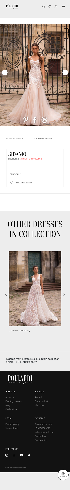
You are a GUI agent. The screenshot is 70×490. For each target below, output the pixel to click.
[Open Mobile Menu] (63, 6)
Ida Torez (39, 405)
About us (9, 397)
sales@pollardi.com (44, 432)
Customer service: (44, 424)
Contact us (40, 436)
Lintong (13, 330)
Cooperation (41, 440)
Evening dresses (13, 401)
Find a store (15, 174)
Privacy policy (12, 424)
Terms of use (11, 428)
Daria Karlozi (41, 401)
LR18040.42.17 (24, 331)
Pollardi (38, 397)
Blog (7, 405)
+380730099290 (42, 428)
